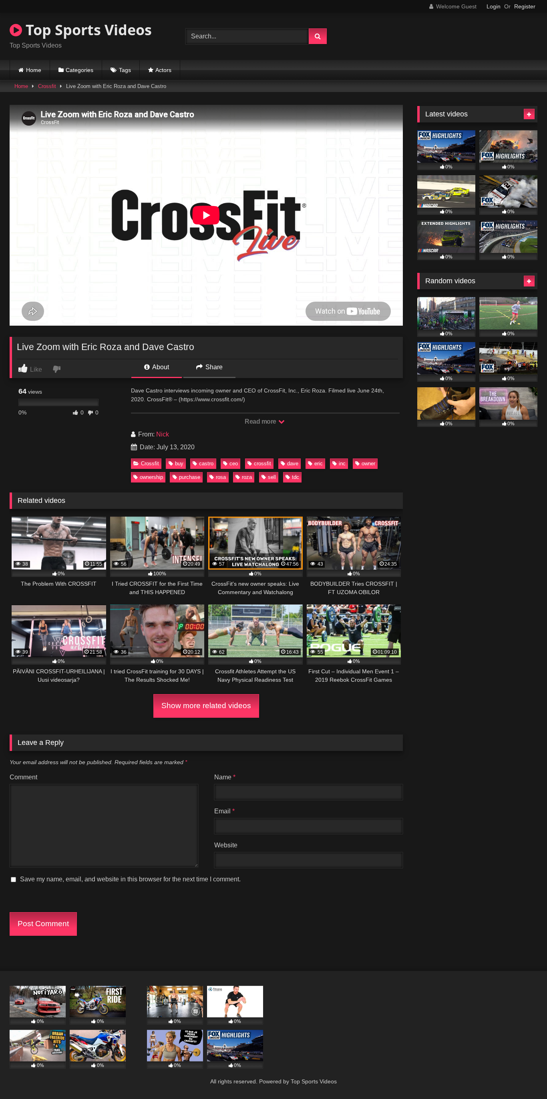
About (160, 367)
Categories (79, 70)
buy (179, 463)
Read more (261, 421)
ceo (233, 463)
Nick (162, 434)
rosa (221, 477)
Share (213, 367)
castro (206, 463)
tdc (295, 477)
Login (494, 6)
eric (318, 463)
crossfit (262, 463)
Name (224, 777)
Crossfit (47, 86)
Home (33, 70)
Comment (23, 777)
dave (292, 463)
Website (225, 845)
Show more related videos (206, 705)
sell (272, 477)
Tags (125, 70)
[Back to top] (522, 1075)
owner (368, 463)
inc (342, 463)
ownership (151, 477)
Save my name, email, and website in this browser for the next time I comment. (130, 879)
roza (247, 477)
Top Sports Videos (87, 30)
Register (524, 6)
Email (224, 811)
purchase (189, 477)
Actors (163, 70)
